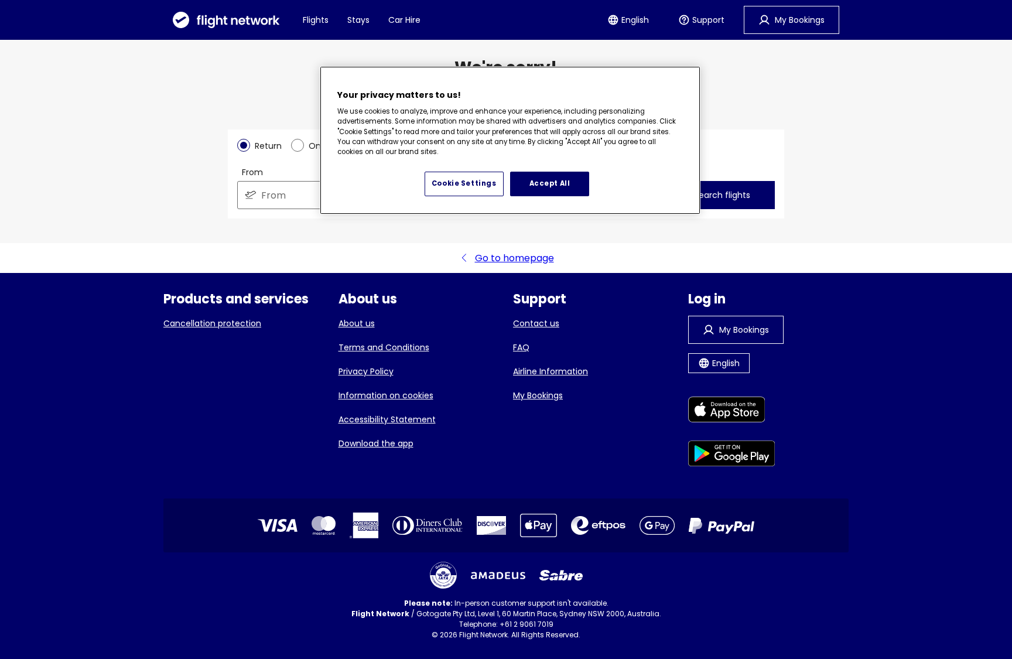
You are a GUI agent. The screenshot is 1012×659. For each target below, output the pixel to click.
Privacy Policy (366, 371)
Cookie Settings (464, 183)
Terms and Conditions (384, 347)
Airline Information (550, 371)
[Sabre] (561, 575)
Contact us (536, 323)
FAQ (521, 347)
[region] (510, 140)
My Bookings (538, 395)
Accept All (549, 183)
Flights (316, 20)
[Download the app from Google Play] (731, 455)
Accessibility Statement (387, 419)
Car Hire (404, 20)
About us (357, 323)
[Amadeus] (498, 575)
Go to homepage (514, 258)
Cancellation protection (212, 323)
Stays (358, 20)
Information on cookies (386, 395)
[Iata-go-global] (443, 575)
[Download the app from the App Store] (731, 411)
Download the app (376, 443)
